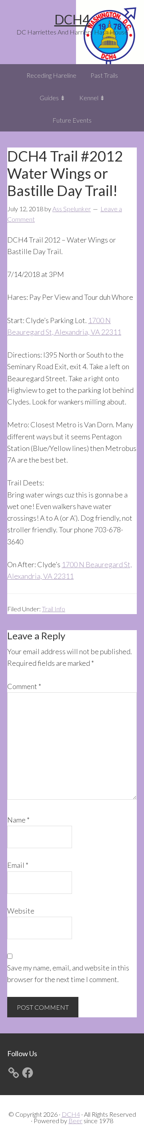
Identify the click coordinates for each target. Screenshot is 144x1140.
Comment (24, 686)
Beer (75, 1120)
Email (17, 865)
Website (20, 910)
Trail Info (53, 608)
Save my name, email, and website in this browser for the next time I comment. (68, 973)
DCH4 (72, 19)
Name (18, 819)
